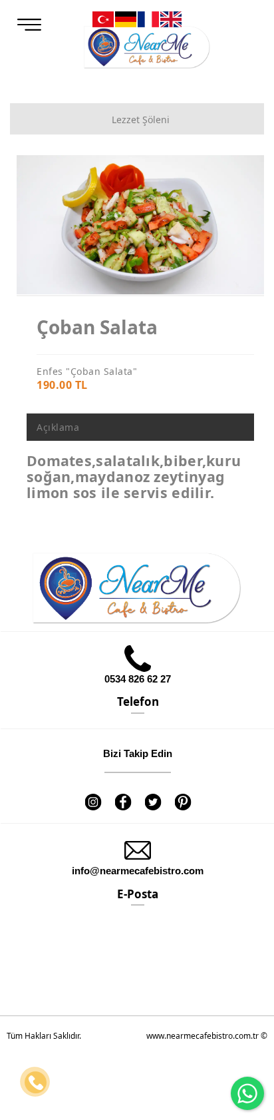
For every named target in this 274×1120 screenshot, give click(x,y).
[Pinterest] (182, 793)
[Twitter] (152, 793)
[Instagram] (92, 793)
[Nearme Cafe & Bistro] (147, 47)
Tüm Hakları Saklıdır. (44, 1035)
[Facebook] (122, 793)
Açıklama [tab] (58, 427)
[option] (140, 224)
